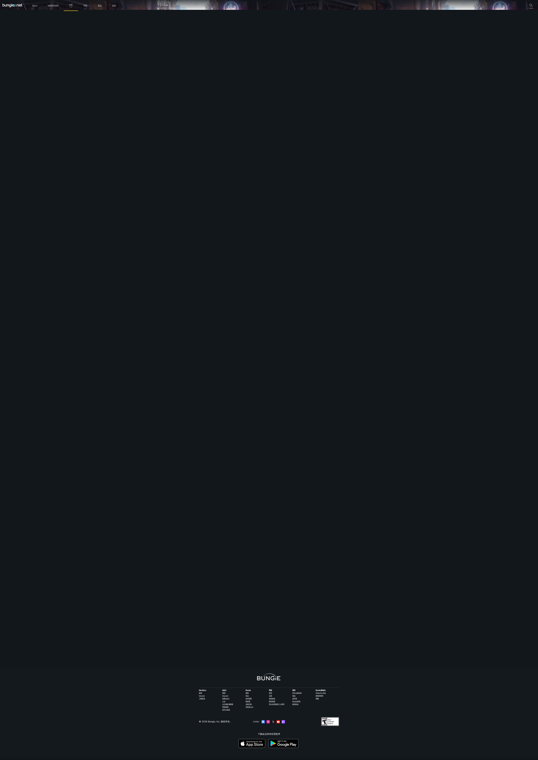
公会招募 (163, 74)
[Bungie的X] (273, 721)
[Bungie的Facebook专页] (263, 721)
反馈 (161, 22)
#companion (243, 72)
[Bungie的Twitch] (283, 721)
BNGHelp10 (220, 261)
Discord (202, 696)
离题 (161, 80)
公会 (223, 701)
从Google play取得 (284, 743)
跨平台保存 (226, 710)
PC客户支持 (165, 62)
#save (223, 72)
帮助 (85, 5)
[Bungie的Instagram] (268, 721)
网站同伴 (163, 52)
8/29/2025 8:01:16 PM (239, 86)
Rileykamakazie (222, 457)
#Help (216, 72)
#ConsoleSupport (254, 72)
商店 (100, 5)
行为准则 (162, 90)
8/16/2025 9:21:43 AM (239, 480)
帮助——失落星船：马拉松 (172, 83)
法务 (270, 696)
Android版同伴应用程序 (171, 59)
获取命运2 (225, 699)
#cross (234, 72)
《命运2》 (164, 19)
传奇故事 (163, 28)
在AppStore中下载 (253, 743)
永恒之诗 (163, 43)
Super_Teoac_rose (223, 49)
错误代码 (163, 37)
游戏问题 (163, 46)
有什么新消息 (297, 693)
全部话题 (163, 15)
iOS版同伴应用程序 (168, 55)
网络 (161, 40)
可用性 (162, 49)
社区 (71, 4)
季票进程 (225, 707)
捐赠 (317, 699)
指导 (270, 693)
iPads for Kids (321, 693)
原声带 (294, 699)
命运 (161, 77)
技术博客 (249, 699)
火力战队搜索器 (227, 704)
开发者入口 (249, 707)
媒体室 (248, 701)
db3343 (218, 655)
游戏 (161, 31)
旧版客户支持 (165, 68)
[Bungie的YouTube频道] (278, 721)
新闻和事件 (319, 696)
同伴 (161, 71)
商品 (293, 696)
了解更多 (202, 699)
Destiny (12, 5)
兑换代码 (249, 704)
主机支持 (163, 65)
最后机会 (295, 704)
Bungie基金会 (321, 690)
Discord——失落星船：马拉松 (174, 86)
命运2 (34, 5)
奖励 (114, 5)
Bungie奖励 (296, 701)
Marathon (53, 5)
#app (228, 72)
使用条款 (272, 699)
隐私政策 (272, 701)
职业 (247, 696)
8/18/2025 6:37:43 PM (239, 282)
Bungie (248, 690)
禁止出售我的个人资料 (276, 704)
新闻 (200, 693)
